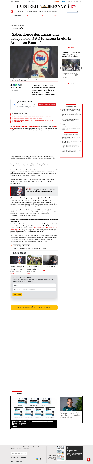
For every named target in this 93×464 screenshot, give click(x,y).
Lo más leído (71, 107)
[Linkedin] (19, 85)
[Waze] (40, 459)
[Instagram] (77, 1)
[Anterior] (61, 68)
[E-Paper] (56, 1)
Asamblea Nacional (64, 15)
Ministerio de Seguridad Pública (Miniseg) (25, 126)
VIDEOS (71, 47)
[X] (71, 1)
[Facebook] (74, 1)
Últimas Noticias (27, 15)
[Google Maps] (37, 459)
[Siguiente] (81, 68)
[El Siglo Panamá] (63, 1)
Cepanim (74, 15)
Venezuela (44, 15)
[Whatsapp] (16, 85)
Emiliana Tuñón (17, 87)
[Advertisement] (34, 368)
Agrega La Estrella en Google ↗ (47, 104)
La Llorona (36, 15)
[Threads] (68, 1)
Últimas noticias (71, 135)
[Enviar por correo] (21, 85)
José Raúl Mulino (53, 15)
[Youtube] (80, 1)
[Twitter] (11, 85)
